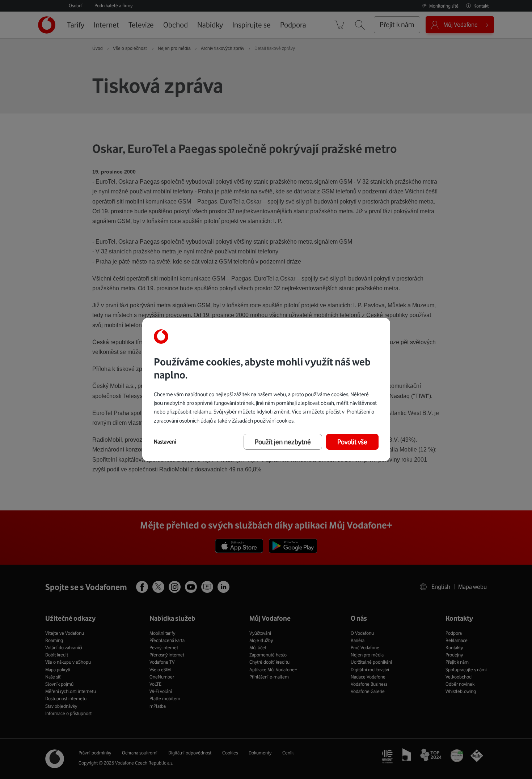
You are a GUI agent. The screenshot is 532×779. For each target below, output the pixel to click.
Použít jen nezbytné (283, 442)
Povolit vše (352, 442)
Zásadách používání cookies (263, 421)
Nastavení (165, 441)
